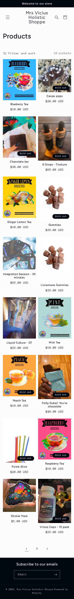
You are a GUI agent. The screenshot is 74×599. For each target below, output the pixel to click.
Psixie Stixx (19, 466)
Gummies (54, 224)
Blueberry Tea (19, 104)
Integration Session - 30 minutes (19, 275)
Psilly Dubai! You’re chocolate (54, 404)
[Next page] (47, 549)
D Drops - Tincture (54, 164)
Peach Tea (19, 400)
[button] (7, 17)
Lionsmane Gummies (54, 285)
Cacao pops (55, 96)
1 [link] (27, 548)
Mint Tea (54, 342)
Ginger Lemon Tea (19, 222)
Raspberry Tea (54, 463)
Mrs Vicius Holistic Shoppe (35, 589)
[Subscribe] (56, 574)
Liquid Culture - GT (19, 342)
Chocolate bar (19, 161)
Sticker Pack (19, 516)
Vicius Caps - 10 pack (54, 527)
